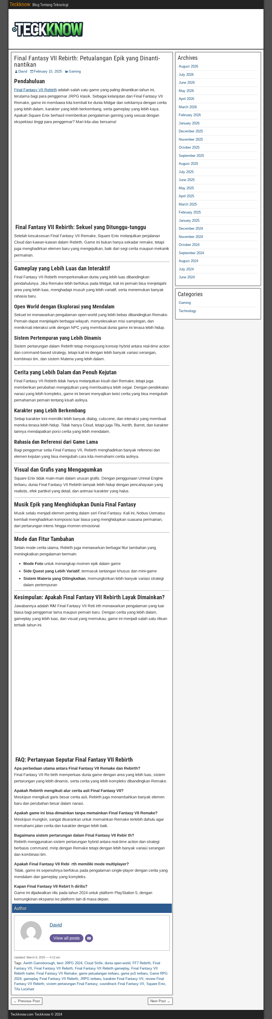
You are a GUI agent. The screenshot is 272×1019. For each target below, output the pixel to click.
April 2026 (186, 99)
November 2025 (191, 139)
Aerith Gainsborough (39, 963)
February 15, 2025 (48, 71)
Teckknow (20, 4)
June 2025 (187, 180)
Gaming (75, 71)
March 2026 (188, 107)
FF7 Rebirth (142, 963)
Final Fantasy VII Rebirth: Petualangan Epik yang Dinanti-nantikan (87, 61)
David (22, 71)
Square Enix (155, 984)
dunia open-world (117, 963)
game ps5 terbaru (134, 973)
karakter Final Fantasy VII (123, 979)
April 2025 (186, 196)
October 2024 (189, 245)
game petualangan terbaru (99, 973)
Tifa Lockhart (24, 989)
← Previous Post (27, 1001)
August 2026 (188, 66)
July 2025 (186, 172)
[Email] (89, 938)
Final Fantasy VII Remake (56, 973)
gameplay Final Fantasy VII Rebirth (51, 979)
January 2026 (189, 123)
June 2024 (187, 277)
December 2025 (191, 131)
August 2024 (188, 261)
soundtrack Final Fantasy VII (122, 984)
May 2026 (186, 91)
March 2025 (188, 204)
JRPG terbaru (90, 979)
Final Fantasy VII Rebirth (35, 89)
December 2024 (191, 228)
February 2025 (190, 212)
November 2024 (191, 237)
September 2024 (191, 253)
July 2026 (186, 75)
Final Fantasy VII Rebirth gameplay (102, 968)
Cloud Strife (93, 963)
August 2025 (188, 164)
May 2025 (186, 188)
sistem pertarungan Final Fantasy (71, 984)
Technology (187, 311)
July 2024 (186, 269)
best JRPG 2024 (69, 963)
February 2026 (190, 115)
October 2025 (189, 147)
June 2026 (187, 83)
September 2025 (191, 156)
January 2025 (189, 221)
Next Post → (160, 1001)
